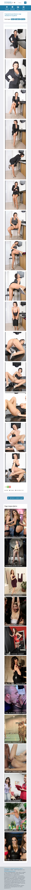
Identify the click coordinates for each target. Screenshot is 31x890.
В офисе (17, 19)
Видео (23, 9)
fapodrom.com (8, 2)
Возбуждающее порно (9, 871)
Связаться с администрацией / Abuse (13, 868)
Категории (12, 9)
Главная (7, 9)
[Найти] (25, 3)
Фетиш (23, 19)
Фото (18, 9)
